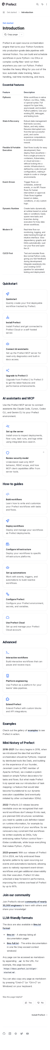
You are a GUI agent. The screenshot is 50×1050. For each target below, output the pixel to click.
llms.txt (10, 934)
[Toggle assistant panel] (42, 4)
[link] (25, 300)
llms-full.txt (13, 943)
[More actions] (46, 4)
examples (33, 730)
